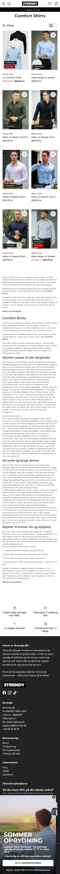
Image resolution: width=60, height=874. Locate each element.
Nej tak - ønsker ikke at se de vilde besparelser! (28, 870)
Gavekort (8, 774)
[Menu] (3, 3)
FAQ (5, 767)
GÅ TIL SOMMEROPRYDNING (28, 863)
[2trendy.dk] (30, 4)
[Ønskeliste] (50, 4)
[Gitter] (51, 25)
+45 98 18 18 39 (11, 729)
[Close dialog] (54, 797)
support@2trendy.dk (15, 725)
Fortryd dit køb (11, 753)
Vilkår (6, 771)
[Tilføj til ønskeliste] (53, 35)
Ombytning (9, 746)
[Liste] (55, 25)
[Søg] (10, 3)
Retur (6, 743)
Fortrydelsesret (11, 750)
